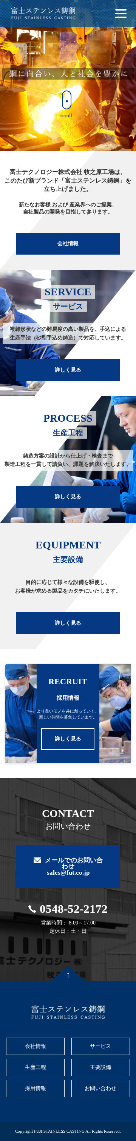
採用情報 (35, 1088)
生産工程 (35, 1067)
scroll (66, 115)
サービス (100, 1046)
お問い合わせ (100, 1088)
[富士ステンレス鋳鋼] (43, 13)
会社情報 (68, 243)
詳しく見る (68, 370)
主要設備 (100, 1067)
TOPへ (68, 973)
